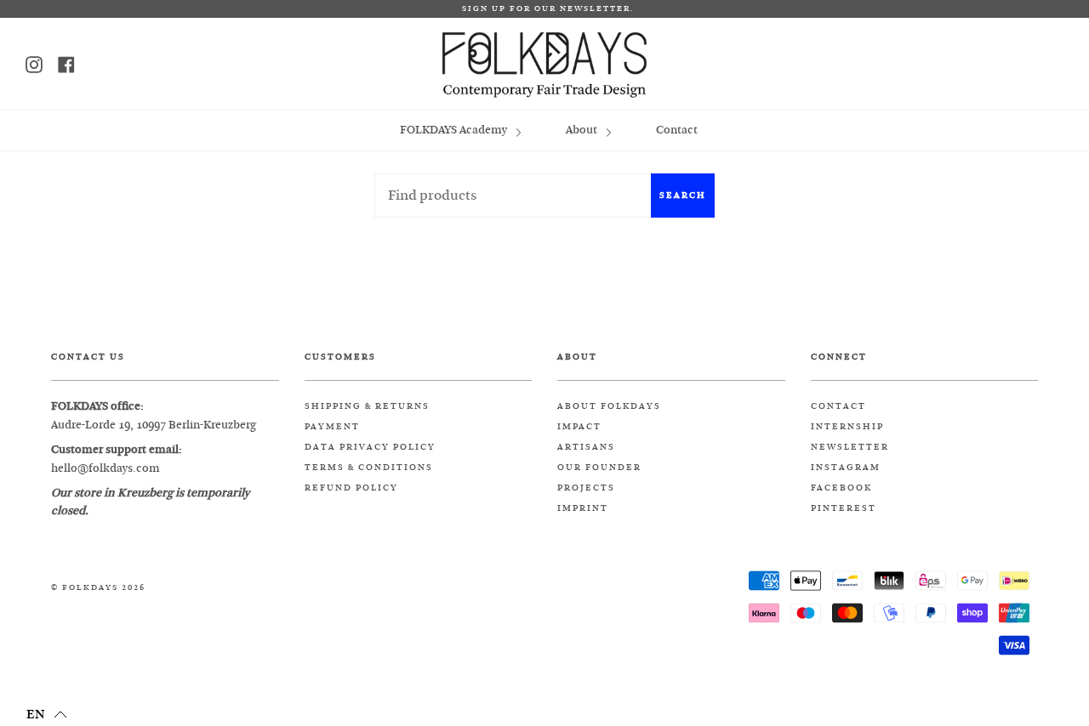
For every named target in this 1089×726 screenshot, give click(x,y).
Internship (847, 427)
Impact (579, 427)
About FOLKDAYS (609, 406)
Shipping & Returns (367, 406)
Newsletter (850, 447)
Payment (332, 427)
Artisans (586, 447)
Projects (586, 488)
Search (682, 195)
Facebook (841, 488)
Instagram (846, 467)
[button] (47, 714)
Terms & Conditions (369, 467)
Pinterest (843, 508)
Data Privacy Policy (370, 447)
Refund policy (351, 488)
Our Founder (599, 467)
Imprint (582, 508)
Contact (677, 129)
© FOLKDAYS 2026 (98, 588)
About (583, 129)
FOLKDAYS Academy (455, 129)
